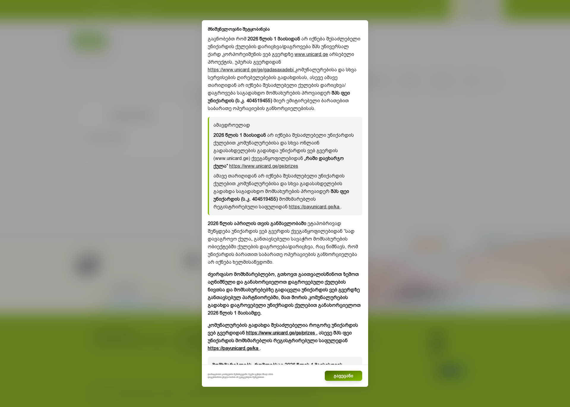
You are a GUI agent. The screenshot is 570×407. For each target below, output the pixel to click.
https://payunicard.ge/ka (315, 206)
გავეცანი (343, 375)
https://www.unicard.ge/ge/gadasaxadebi (251, 69)
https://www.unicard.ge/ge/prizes (263, 166)
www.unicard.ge (311, 54)
